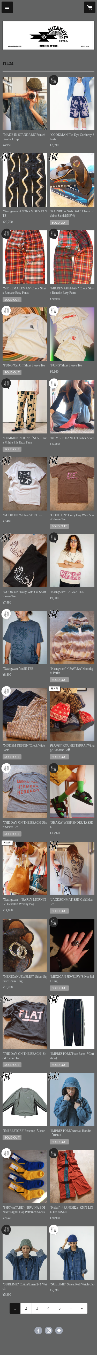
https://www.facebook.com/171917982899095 (38, 1330)
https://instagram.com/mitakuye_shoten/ (49, 1330)
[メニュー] (7, 7)
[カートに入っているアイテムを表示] (89, 7)
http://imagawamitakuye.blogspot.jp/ (59, 1330)
